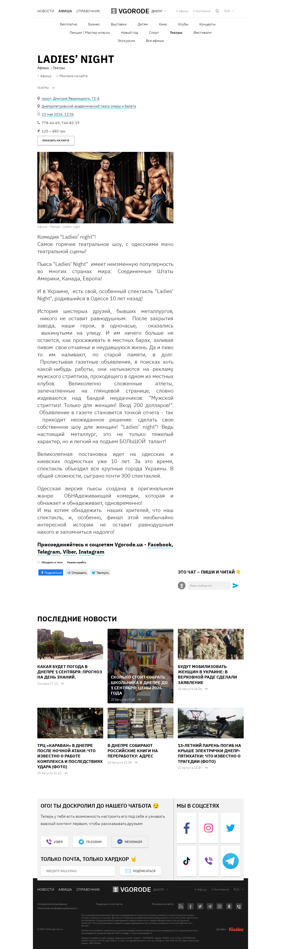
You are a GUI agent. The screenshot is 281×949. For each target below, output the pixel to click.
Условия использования (52, 904)
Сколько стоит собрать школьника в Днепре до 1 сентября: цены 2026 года (139, 685)
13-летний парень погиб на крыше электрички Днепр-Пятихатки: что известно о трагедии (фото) (209, 753)
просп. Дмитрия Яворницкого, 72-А (70, 98)
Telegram (48, 551)
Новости (45, 11)
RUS (227, 10)
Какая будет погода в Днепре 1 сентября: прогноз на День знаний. (69, 672)
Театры (43, 88)
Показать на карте (55, 140)
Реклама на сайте (73, 76)
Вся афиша (155, 40)
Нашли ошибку (76, 562)
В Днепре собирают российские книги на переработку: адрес (133, 751)
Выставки (119, 24)
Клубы (183, 24)
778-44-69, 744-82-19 (60, 123)
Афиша (65, 11)
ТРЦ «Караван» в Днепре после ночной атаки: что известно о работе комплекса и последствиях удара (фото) (70, 756)
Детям (143, 24)
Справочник (88, 11)
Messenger (133, 842)
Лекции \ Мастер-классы (90, 32)
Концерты (207, 24)
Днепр (158, 889)
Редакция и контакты (109, 904)
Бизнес (94, 24)
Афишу (184, 10)
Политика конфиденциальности (57, 908)
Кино (163, 24)
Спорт (154, 32)
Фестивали (202, 32)
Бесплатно (68, 24)
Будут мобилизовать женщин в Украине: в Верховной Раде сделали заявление (207, 674)
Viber (69, 551)
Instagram (91, 551)
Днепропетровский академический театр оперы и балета (89, 106)
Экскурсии (126, 40)
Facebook (160, 544)
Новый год (129, 32)
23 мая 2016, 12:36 (58, 114)
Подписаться (144, 871)
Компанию (203, 10)
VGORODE (135, 889)
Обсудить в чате (52, 562)
